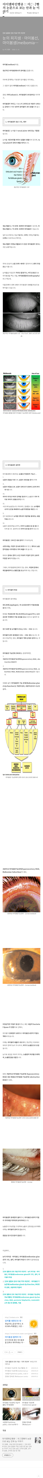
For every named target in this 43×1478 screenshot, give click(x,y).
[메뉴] (38, 4)
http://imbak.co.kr (12, 1317)
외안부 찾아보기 (16, 13)
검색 (33, 4)
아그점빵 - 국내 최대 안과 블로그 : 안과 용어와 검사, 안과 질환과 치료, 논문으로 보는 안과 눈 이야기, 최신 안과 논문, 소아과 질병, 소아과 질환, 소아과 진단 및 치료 (17, 1447)
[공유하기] (9, 1352)
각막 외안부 (25, 1361)
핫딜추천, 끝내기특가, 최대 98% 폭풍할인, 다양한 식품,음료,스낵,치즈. (14, 1324)
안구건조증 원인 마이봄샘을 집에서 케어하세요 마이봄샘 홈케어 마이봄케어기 (14, 1341)
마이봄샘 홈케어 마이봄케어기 (15, 1337)
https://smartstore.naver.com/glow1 (19, 1334)
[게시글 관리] (12, 1352)
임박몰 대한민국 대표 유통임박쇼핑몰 (14, 1320)
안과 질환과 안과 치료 (12, 1361)
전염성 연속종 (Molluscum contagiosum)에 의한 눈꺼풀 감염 (17, 1377)
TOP (38, 1476)
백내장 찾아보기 (33, 13)
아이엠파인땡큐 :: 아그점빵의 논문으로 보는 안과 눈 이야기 (21, 4)
